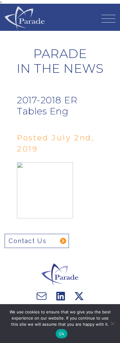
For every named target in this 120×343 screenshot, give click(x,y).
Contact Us (27, 241)
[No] (112, 323)
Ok (61, 333)
